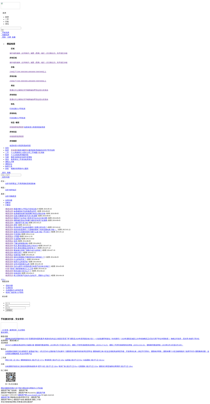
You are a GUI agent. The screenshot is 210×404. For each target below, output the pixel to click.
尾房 (22, 127)
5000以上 (42, 72)
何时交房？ (18, 252)
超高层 (42, 127)
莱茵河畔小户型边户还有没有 (25, 209)
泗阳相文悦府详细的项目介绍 (16, 339)
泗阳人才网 (9, 162)
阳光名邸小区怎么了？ (22, 271)
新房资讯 (14, 159)
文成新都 (17, 239)
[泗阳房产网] (10, 8)
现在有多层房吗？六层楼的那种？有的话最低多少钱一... (35, 229)
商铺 (30, 90)
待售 (11, 127)
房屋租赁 (24, 183)
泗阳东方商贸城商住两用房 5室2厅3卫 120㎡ (116, 366)
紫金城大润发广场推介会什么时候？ (28, 250)
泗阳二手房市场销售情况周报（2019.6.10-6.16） (127, 345)
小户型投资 (21, 109)
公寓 (18, 90)
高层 (38, 127)
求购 (42, 152)
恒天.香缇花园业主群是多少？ (25, 248)
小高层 (33, 127)
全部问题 (8, 200)
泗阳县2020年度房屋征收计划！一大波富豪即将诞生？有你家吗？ (95, 339)
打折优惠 (13, 109)
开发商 (52, 150)
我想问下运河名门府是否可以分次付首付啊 (30, 218)
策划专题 (21, 157)
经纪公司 (26, 152)
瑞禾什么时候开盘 (21, 262)
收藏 (13, 37)
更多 (7, 168)
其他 (46, 90)
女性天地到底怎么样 (22, 264)
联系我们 (11, 388)
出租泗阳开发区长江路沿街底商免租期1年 (21, 366)
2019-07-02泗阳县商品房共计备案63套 (19, 345)
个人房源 (14, 152)
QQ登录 (4, 330)
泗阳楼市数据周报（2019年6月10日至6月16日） (165, 345)
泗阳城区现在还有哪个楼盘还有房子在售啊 (30, 220)
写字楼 (26, 90)
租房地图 (21, 155)
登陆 (3, 37)
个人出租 (14, 155)
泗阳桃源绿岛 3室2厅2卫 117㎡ (32, 360)
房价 (26, 150)
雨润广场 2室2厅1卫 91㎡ (68, 366)
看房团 (31, 150)
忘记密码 (21, 330)
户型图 (16, 236)
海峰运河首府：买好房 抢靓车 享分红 (185, 339)
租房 (7, 155)
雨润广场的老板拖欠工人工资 (21, 269)
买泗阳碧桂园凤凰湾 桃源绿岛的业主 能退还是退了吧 (49, 339)
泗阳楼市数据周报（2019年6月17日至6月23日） (53, 345)
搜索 (8, 173)
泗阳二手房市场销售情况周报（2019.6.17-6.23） (90, 345)
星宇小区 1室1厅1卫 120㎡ (48, 366)
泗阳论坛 (8, 164)
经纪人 (20, 152)
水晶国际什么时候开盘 (14, 290)
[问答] (7, 269)
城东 (15, 53)
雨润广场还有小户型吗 (14, 292)
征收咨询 (17, 273)
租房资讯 (28, 159)
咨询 (15, 241)
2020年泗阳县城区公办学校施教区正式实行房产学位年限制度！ (145, 339)
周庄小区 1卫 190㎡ (12, 360)
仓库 (43, 90)
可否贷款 (17, 234)
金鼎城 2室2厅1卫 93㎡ (74, 360)
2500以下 (13, 72)
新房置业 (12, 183)
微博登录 (12, 330)
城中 (11, 53)
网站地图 (4, 388)
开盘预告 (28, 157)
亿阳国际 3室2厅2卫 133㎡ (88, 366)
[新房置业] (9, 227)
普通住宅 (13, 90)
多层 (29, 127)
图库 (26, 168)
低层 (26, 127)
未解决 (7, 202)
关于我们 (19, 388)
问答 (16, 168)
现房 (18, 127)
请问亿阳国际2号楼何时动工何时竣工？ (29, 257)
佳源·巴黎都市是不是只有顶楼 (25, 216)
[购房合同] (9, 211)
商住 (22, 90)
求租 (26, 155)
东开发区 (60, 53)
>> (4, 279)
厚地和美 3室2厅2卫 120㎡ (55, 360)
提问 (3, 173)
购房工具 (8, 166)
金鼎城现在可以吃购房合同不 (25, 211)
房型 (15, 225)
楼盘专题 (14, 157)
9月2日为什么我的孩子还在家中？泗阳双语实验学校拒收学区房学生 (66, 351)
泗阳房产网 (40, 393)
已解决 (7, 205)
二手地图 (33, 152)
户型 (47, 150)
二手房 (18, 183)
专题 (7, 157)
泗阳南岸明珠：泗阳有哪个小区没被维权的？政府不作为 (173, 351)
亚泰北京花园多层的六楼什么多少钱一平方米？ (32, 232)
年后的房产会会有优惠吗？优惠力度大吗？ (30, 227)
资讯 (7, 159)
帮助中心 (21, 168)
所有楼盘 (14, 150)
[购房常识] (9, 218)
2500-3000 (20, 72)
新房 (7, 150)
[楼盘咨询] (9, 209)
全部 (7, 183)
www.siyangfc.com (34, 395)
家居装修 (31, 183)
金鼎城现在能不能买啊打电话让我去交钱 (29, 213)
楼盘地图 (21, 150)
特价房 (43, 150)
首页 (7, 148)
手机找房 (5, 32)
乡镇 (65, 53)
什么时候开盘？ (20, 259)
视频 (12, 168)
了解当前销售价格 (21, 243)
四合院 (38, 90)
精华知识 (12, 190)
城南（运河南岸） (24, 53)
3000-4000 (28, 72)
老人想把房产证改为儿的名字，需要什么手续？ (32, 275)
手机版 (40, 388)
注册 (8, 37)
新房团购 (37, 150)
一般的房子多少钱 (21, 223)
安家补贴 (17, 255)
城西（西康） (36, 53)
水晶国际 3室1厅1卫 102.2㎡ (94, 360)
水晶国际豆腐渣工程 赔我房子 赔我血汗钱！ (22, 351)
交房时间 (9, 288)
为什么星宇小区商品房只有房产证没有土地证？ (32, 266)
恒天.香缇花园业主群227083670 (26, 246)
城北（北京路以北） (49, 53)
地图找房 (5, 35)
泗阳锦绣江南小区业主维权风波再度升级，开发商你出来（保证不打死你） (121, 351)
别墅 (34, 90)
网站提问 (26, 388)
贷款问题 (9, 285)
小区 (39, 152)
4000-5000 (35, 72)
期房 (15, 127)
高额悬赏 (12, 196)
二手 (7, 152)
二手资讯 (21, 159)
